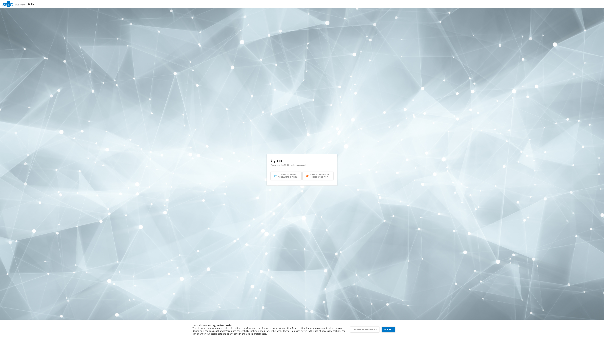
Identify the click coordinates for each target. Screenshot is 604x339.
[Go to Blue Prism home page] (14, 4)
